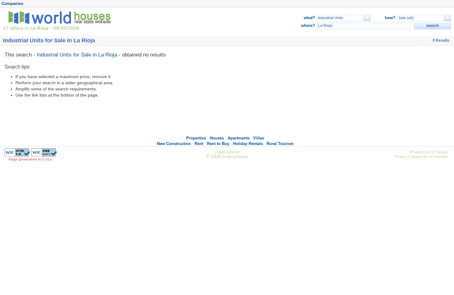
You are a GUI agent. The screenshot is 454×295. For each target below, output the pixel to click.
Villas (258, 138)
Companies (12, 3)
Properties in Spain (429, 152)
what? (309, 17)
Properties (196, 138)
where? (308, 25)
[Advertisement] (388, 92)
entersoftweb (235, 157)
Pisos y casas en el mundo (421, 157)
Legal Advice (227, 152)
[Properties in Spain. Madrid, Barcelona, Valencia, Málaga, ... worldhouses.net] (61, 22)
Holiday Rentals (248, 143)
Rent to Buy (218, 143)
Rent (199, 143)
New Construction (174, 143)
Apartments (239, 138)
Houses (217, 138)
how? (390, 17)
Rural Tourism (280, 143)
